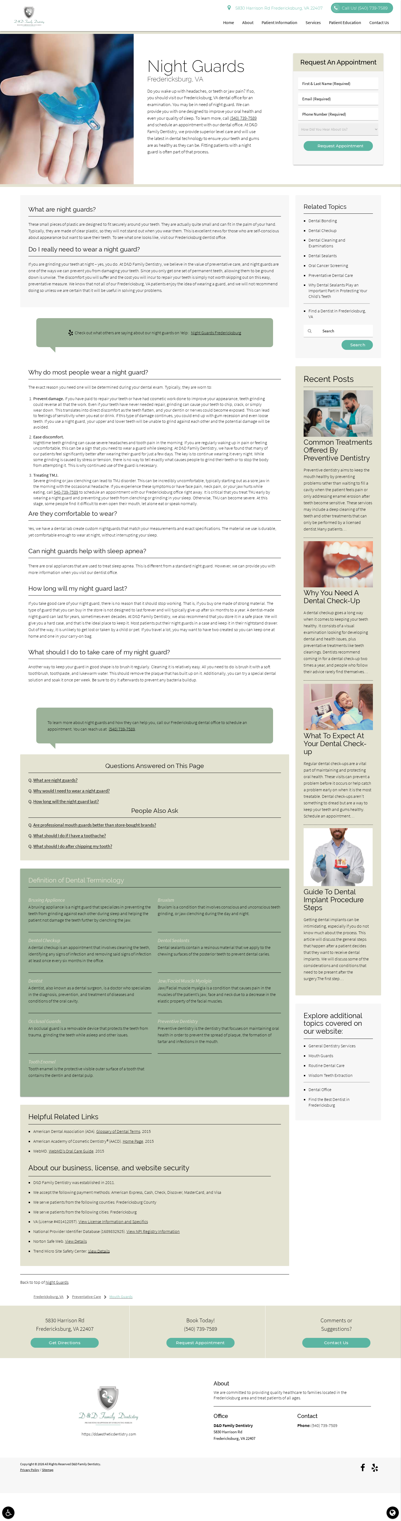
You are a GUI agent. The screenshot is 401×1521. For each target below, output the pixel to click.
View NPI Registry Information (153, 1231)
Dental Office (320, 1089)
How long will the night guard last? (66, 801)
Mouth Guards (321, 1055)
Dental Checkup (323, 230)
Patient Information (279, 22)
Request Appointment (200, 1342)
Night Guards (57, 1282)
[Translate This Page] (393, 1513)
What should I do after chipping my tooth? (72, 846)
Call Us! (365, 8)
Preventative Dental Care (331, 275)
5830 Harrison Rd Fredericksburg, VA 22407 (278, 8)
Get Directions (64, 1342)
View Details (76, 1241)
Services (313, 22)
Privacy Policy (29, 1470)
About (247, 22)
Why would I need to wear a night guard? (71, 791)
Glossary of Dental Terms (118, 1131)
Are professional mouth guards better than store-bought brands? (94, 825)
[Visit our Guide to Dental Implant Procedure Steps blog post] (338, 884)
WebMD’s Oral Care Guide (71, 1151)
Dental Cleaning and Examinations (327, 242)
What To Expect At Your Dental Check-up (335, 743)
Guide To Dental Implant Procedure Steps (334, 899)
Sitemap (47, 1470)
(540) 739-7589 (243, 118)
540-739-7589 (66, 492)
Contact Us (379, 22)
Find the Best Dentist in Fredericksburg (329, 1102)
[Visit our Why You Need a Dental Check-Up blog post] (338, 585)
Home (228, 22)
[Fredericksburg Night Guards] (67, 182)
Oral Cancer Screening (328, 265)
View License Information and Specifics (113, 1221)
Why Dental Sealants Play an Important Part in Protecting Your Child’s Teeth (338, 290)
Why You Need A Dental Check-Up (332, 596)
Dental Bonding (323, 220)
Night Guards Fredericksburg (216, 332)
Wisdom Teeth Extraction (331, 1075)
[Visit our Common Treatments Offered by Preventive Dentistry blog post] (338, 435)
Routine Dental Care (327, 1065)
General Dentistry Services (332, 1045)
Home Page (133, 1141)
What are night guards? (55, 780)
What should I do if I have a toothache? (69, 836)
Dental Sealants (323, 255)
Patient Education (345, 22)
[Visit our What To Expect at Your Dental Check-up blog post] (338, 728)
